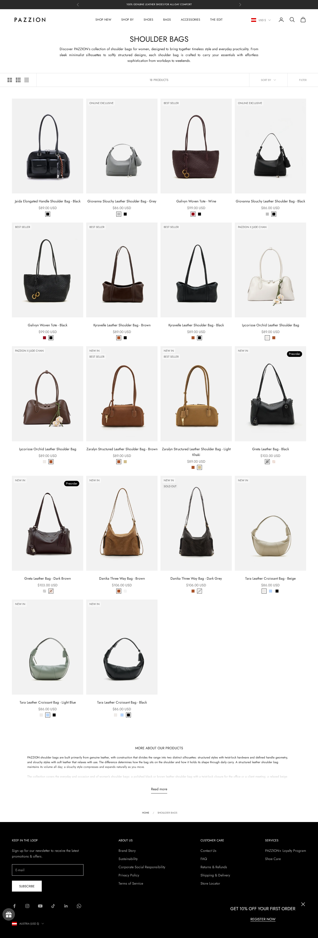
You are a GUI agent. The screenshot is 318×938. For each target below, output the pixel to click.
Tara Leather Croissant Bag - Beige (270, 578)
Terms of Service (131, 883)
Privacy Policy (129, 875)
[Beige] (267, 338)
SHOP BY (127, 19)
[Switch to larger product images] (9, 80)
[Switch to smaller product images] (18, 80)
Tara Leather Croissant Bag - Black (122, 702)
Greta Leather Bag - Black (270, 449)
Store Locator (210, 883)
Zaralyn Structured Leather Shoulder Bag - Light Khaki (196, 452)
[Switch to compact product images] (26, 80)
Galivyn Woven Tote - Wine (196, 201)
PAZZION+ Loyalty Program (285, 850)
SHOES (148, 19)
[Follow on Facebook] (14, 905)
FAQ (203, 858)
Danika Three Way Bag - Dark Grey (196, 578)
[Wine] (193, 214)
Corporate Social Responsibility (142, 866)
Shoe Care (273, 858)
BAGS (167, 19)
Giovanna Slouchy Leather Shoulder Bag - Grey (121, 201)
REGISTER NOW (263, 919)
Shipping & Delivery (215, 875)
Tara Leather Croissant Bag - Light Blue (48, 702)
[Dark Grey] (125, 591)
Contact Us (208, 850)
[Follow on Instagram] (27, 905)
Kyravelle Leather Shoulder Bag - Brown (122, 325)
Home (145, 813)
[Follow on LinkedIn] (66, 905)
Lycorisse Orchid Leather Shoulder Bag (270, 325)
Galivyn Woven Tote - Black (47, 325)
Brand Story (127, 850)
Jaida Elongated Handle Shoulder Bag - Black (47, 201)
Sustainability (128, 858)
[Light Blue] (271, 591)
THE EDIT (216, 19)
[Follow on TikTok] (53, 905)
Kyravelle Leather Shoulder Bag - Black (196, 325)
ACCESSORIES (190, 19)
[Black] (48, 214)
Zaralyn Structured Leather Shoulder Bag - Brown (122, 449)
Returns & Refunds (213, 866)
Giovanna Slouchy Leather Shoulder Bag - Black (270, 201)
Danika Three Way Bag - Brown (122, 578)
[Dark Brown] (274, 462)
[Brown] (119, 338)
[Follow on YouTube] (40, 905)
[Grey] (119, 214)
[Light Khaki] (125, 462)
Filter (303, 80)
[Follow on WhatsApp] (79, 905)
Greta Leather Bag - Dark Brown (47, 578)
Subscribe (27, 886)
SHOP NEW (103, 19)
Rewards (8, 914)
